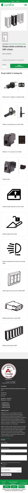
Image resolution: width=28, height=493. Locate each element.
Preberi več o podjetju (5, 438)
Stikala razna (22, 44)
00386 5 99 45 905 (6, 407)
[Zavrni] (26, 489)
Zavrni (14, 486)
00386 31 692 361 (6, 405)
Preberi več (21, 486)
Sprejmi (7, 486)
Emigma (25, 482)
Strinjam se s (11, 463)
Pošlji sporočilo (6, 474)
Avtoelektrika (13, 44)
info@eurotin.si (5, 402)
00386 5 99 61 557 (6, 404)
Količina (4, 64)
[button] (26, 5)
